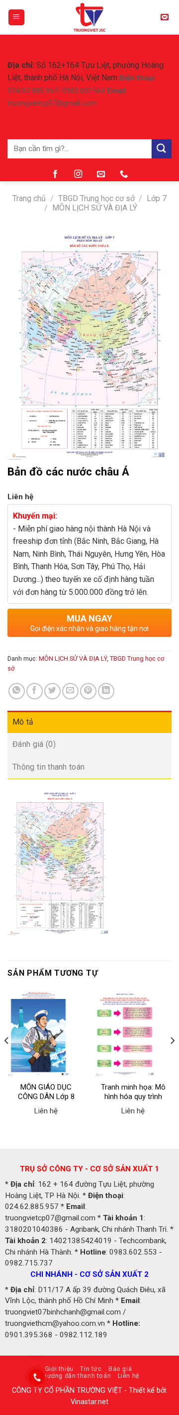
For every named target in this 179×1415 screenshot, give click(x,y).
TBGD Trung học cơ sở (96, 198)
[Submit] (162, 148)
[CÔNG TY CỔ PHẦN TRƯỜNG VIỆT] (89, 17)
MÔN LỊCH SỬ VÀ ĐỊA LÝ (94, 207)
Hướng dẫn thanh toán (76, 1375)
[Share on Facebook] (34, 691)
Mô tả (23, 722)
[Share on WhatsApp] (16, 691)
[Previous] (7, 1060)
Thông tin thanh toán (48, 767)
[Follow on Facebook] (55, 174)
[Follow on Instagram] (78, 174)
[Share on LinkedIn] (106, 691)
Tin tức (90, 1368)
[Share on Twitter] (52, 691)
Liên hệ (128, 1375)
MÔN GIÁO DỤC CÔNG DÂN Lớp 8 (46, 1092)
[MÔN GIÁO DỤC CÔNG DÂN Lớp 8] (46, 1032)
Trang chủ (29, 198)
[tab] (89, 722)
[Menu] (16, 17)
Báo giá (120, 1368)
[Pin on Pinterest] (88, 691)
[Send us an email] (101, 174)
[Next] (172, 1060)
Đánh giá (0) (34, 744)
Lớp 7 (157, 198)
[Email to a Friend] (70, 691)
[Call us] (124, 174)
